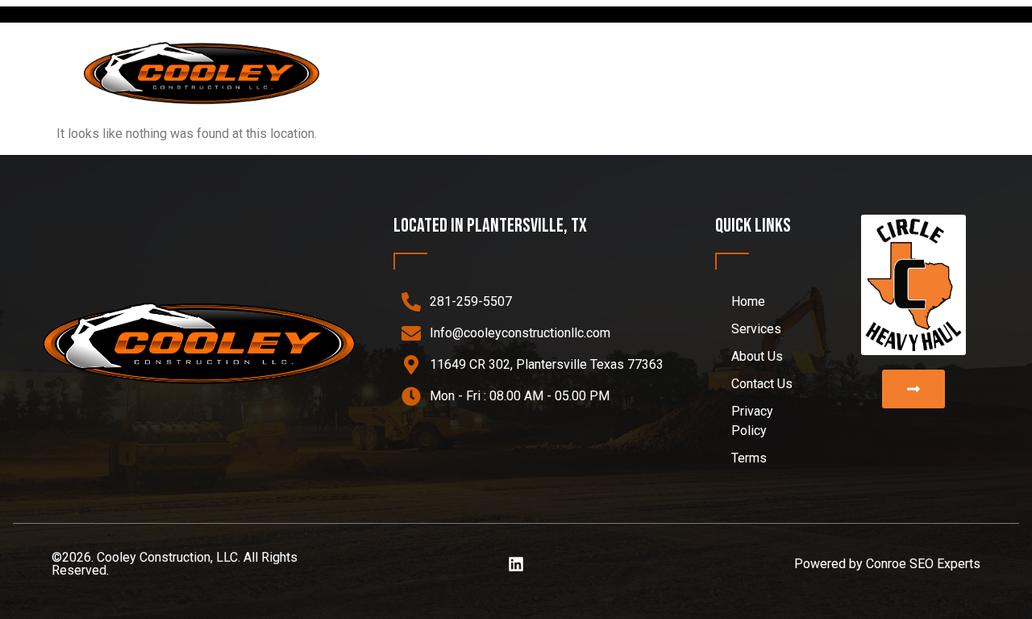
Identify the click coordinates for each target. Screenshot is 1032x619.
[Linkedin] (516, 564)
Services (698, 72)
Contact (905, 72)
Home (618, 72)
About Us (811, 72)
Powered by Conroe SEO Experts (887, 563)
